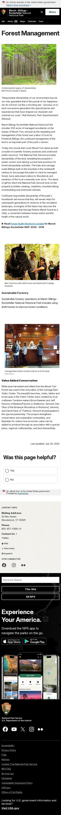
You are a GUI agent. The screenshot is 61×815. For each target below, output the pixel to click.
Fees (41, 21)
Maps (22, 21)
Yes (12, 470)
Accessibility (8, 745)
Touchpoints (23, 493)
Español (8, 553)
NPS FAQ (6, 768)
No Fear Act (8, 773)
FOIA (4, 754)
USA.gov (6, 787)
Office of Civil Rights (12, 792)
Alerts (12, 21)
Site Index (9, 548)
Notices (5, 759)
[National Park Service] (3, 12)
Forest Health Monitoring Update (27, 223)
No (12, 479)
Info (3, 21)
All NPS (30, 596)
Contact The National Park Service (19, 764)
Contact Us (8, 533)
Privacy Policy (9, 750)
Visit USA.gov (10, 808)
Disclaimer (7, 778)
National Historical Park (20, 12)
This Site (30, 589)
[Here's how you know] (30, 4)
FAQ (6, 543)
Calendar (32, 21)
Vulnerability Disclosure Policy (17, 783)
